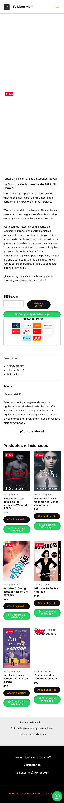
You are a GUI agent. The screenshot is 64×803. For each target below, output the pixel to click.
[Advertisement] (32, 56)
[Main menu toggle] (57, 6)
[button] (32, 314)
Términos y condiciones (32, 734)
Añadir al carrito (38, 305)
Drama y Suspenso (37, 178)
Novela (53, 178)
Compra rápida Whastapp (33, 314)
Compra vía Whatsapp (18, 529)
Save (11, 94)
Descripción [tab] (10, 358)
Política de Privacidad (32, 722)
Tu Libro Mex (22, 7)
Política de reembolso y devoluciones (32, 728)
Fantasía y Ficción (13, 178)
